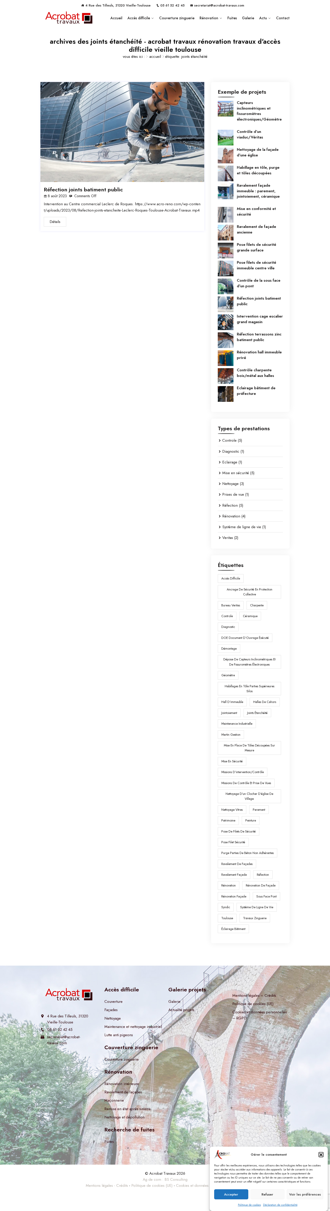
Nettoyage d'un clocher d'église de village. (249, 796)
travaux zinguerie (254, 918)
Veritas (227, 537)
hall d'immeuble (232, 702)
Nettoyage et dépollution (124, 1117)
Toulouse (227, 918)
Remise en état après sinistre (127, 1109)
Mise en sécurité (235, 473)
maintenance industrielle (236, 723)
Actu (263, 18)
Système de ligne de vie (241, 527)
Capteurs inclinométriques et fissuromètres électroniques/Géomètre (259, 111)
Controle (229, 440)
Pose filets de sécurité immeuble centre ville (256, 265)
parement (259, 809)
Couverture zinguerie (176, 18)
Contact (283, 18)
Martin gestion (230, 734)
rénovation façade (233, 896)
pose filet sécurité (233, 842)
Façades (111, 1009)
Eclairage (229, 462)
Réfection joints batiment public (83, 189)
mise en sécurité (232, 761)
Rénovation (209, 18)
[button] (321, 1154)
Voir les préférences (305, 1194)
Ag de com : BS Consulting (165, 1179)
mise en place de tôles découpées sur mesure (249, 748)
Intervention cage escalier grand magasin (260, 319)
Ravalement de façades (123, 1092)
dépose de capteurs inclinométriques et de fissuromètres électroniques (249, 661)
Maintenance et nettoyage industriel (133, 1026)
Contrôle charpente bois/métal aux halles (255, 372)
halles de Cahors (264, 702)
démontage (229, 648)
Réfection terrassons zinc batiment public (259, 336)
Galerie (248, 18)
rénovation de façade (260, 885)
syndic (225, 907)
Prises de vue (233, 494)
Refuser (267, 1194)
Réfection (230, 505)
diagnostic (228, 627)
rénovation (228, 885)
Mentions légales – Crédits (254, 995)
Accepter (231, 1194)
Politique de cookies (249, 1205)
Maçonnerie (114, 1100)
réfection (263, 874)
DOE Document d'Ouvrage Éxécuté (245, 638)
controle (227, 616)
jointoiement (229, 713)
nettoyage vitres (232, 809)
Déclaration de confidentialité (280, 1205)
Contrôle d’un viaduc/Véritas (250, 134)
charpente (257, 605)
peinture (250, 820)
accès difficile (230, 578)
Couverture (113, 1001)
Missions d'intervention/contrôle (242, 772)
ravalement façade (234, 874)
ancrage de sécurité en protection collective (249, 592)
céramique (250, 616)
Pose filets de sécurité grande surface (256, 247)
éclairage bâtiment (233, 929)
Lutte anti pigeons (118, 1035)
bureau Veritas (230, 605)
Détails (55, 221)
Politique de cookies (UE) (253, 1003)
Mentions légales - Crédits (107, 1185)
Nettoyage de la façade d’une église (258, 152)
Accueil (116, 18)
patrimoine (228, 820)
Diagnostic (230, 451)
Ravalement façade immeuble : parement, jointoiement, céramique (258, 191)
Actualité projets (181, 1009)
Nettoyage (230, 483)
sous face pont (266, 896)
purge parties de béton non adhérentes (247, 853)
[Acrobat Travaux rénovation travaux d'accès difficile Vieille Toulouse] (69, 18)
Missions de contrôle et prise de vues (246, 783)
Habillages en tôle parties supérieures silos (249, 688)
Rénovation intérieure (121, 1083)
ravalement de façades (237, 864)
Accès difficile (139, 18)
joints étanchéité (257, 713)
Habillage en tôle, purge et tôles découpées (258, 170)
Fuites (232, 18)
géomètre (228, 675)
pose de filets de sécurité (238, 831)
